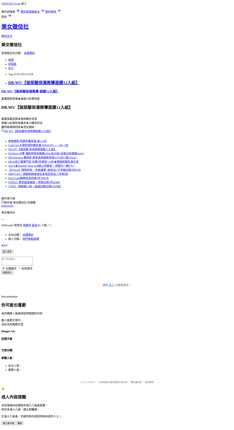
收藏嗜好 (29, 53)
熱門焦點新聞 (31, 238)
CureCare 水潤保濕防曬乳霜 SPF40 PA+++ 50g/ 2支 (38, 145)
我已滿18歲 (8, 423)
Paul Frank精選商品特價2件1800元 (28, 178)
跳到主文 (6, 36)
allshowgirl (7, 205)
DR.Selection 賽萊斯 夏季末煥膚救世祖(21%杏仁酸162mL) (42, 157)
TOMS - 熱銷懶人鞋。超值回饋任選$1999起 (34, 186)
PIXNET (91, 382)
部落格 (12, 64)
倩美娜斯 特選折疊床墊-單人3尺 (27, 141)
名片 (11, 68)
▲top (4, 244)
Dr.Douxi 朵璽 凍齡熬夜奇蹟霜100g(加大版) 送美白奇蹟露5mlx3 (46, 153)
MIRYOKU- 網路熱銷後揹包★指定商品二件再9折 (38, 174)
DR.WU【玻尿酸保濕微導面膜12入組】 (44, 82)
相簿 (11, 60)
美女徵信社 (15, 27)
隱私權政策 (136, 382)
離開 (19, 423)
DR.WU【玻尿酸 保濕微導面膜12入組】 (32, 149)
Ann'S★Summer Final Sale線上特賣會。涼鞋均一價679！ (41, 165)
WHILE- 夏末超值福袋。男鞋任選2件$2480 (34, 182)
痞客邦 (27, 225)
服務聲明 (149, 382)
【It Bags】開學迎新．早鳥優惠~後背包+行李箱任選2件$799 (44, 169)
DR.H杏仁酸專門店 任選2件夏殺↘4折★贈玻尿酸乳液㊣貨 (43, 161)
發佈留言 (7, 272)
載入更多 (7, 251)
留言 (34, 225)
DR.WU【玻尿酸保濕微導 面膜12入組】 (30, 91)
